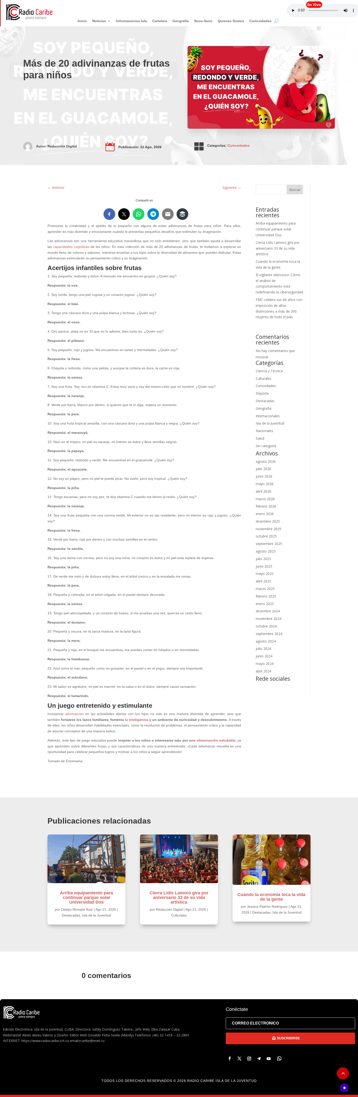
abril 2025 (263, 581)
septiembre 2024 (269, 633)
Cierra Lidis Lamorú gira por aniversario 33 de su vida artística (278, 248)
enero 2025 (265, 603)
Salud (260, 438)
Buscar (294, 189)
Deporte (262, 393)
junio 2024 (264, 656)
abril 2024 (263, 671)
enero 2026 (265, 513)
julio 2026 (263, 468)
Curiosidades (238, 145)
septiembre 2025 (269, 543)
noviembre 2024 (268, 618)
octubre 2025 (266, 536)
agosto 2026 (266, 461)
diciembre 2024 (268, 611)
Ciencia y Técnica (269, 371)
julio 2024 (263, 648)
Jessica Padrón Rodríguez (267, 906)
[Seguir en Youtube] (269, 1058)
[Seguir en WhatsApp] (279, 1058)
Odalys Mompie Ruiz (77, 909)
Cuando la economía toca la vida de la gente (271, 897)
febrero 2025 (266, 596)
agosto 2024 (266, 641)
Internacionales (268, 416)
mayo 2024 (264, 663)
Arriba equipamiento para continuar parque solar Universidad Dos (276, 229)
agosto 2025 (266, 551)
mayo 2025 (264, 573)
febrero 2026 (266, 506)
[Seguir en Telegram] (259, 1058)
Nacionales (264, 430)
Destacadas (265, 401)
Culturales (263, 378)
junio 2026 (264, 476)
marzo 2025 (265, 588)
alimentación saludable (216, 740)
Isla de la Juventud (270, 423)
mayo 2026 (264, 483)
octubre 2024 (266, 626)
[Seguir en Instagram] (249, 1058)
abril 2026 (263, 491)
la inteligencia (136, 720)
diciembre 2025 (268, 521)
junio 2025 (264, 566)
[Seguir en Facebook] (230, 1058)
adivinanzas (74, 714)
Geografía (263, 408)
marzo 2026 (265, 499)
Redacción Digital (62, 146)
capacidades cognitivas (71, 247)
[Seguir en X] (239, 1058)
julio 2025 (263, 558)
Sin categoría (266, 446)
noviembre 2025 (268, 528)
